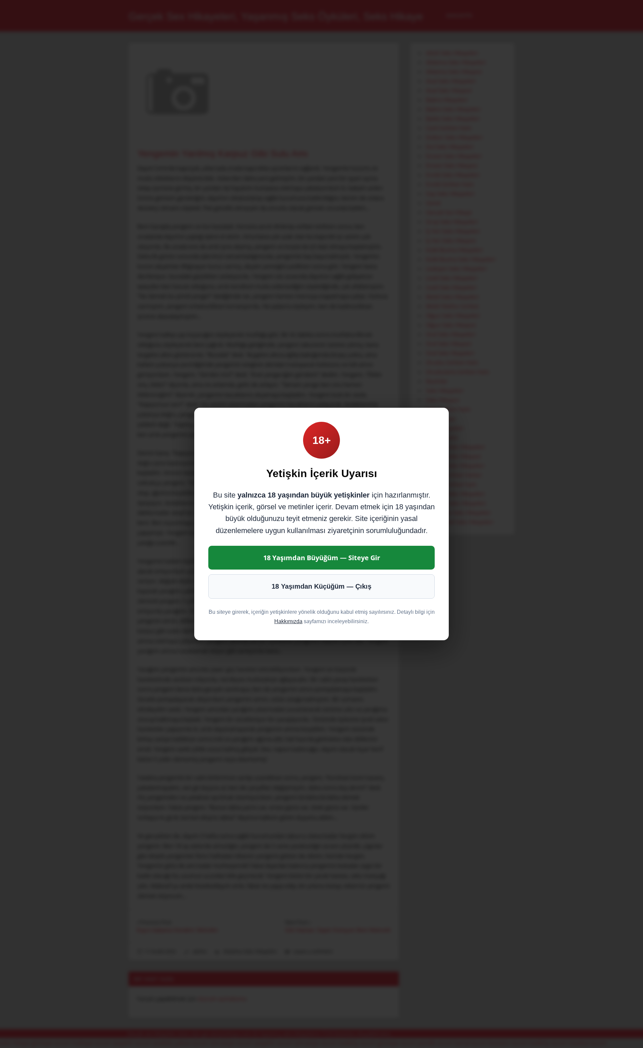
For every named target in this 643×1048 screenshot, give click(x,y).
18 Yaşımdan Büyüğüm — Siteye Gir (321, 557)
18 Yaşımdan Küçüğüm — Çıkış (321, 586)
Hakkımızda (288, 621)
